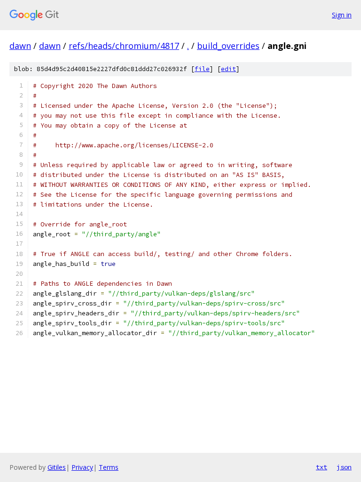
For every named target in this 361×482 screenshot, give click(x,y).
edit (228, 69)
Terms (108, 467)
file (202, 69)
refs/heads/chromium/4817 (124, 45)
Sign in (342, 14)
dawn (20, 45)
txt (321, 467)
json (344, 467)
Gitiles (56, 467)
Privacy (82, 467)
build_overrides (228, 45)
